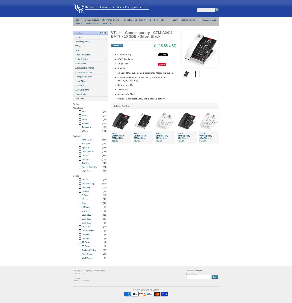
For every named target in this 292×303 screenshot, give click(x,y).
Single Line (86, 140)
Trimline (85, 163)
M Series (85, 207)
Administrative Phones (84, 68)
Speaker (85, 147)
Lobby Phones (81, 81)
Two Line (85, 144)
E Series (85, 195)
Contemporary (87, 183)
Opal (83, 203)
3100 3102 (86, 215)
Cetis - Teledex (81, 59)
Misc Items (79, 99)
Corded (84, 155)
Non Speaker (87, 151)
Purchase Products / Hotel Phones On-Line (101, 20)
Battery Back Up (89, 167)
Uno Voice (86, 234)
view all (102, 33)
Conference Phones (83, 72)
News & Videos (92, 23)
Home (77, 20)
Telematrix (86, 127)
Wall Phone (86, 258)
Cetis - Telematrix (82, 55)
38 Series (85, 246)
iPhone (84, 199)
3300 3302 (86, 219)
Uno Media (86, 238)
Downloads (159, 20)
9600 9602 (86, 226)
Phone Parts (80, 94)
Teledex (85, 123)
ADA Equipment (82, 90)
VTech (78, 46)
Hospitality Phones (83, 42)
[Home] (111, 12)
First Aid (78, 37)
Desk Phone (87, 254)
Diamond (85, 187)
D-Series (85, 191)
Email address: (191, 274)
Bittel (77, 50)
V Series (85, 211)
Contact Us (106, 23)
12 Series (85, 242)
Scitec (84, 119)
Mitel (83, 115)
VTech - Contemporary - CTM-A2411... (118, 136)
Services (79, 23)
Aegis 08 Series (88, 250)
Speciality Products (143, 20)
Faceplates (127, 20)
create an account (188, 20)
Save (163, 65)
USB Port (85, 171)
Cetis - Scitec (80, 64)
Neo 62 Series (87, 230)
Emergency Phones (83, 77)
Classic (85, 179)
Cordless (85, 159)
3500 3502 (86, 223)
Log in (175, 20)
